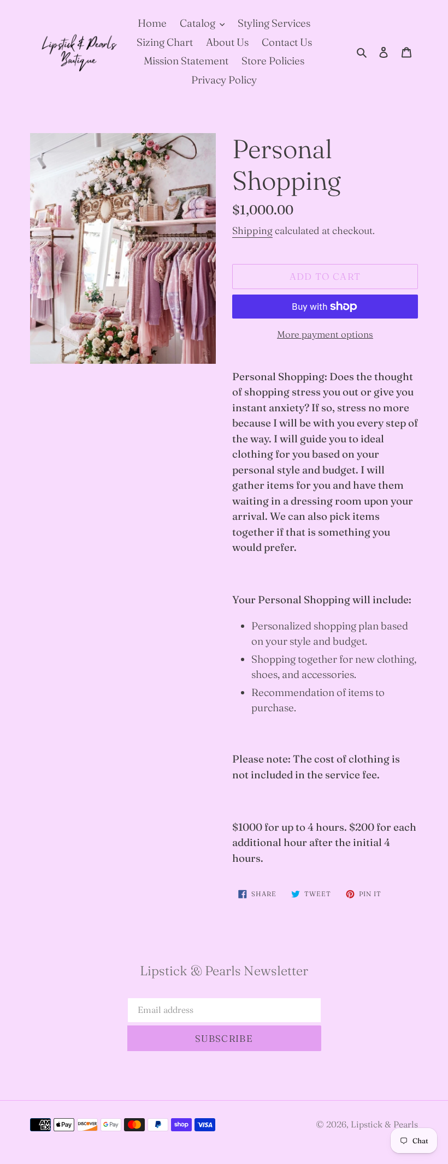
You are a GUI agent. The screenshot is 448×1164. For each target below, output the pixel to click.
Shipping (252, 230)
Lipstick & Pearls (384, 1124)
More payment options (325, 334)
